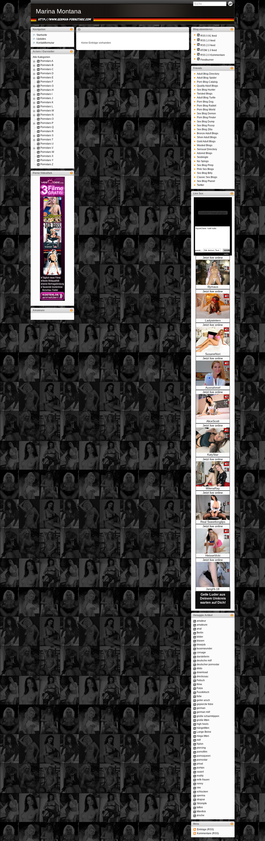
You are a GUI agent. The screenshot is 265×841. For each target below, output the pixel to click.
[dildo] (194, 668)
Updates (41, 38)
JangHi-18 (212, 589)
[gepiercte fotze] (194, 704)
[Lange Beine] (194, 731)
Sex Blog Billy (204, 173)
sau (199, 787)
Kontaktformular (45, 42)
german (201, 708)
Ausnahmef (212, 387)
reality (200, 775)
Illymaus (212, 286)
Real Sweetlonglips (212, 521)
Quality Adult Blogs (207, 85)
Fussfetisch (203, 692)
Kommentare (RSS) (208, 833)
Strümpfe (202, 803)
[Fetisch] (194, 680)
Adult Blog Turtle (206, 97)
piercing (201, 747)
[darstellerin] (194, 656)
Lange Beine (204, 731)
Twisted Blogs (204, 93)
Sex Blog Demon (206, 113)
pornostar (202, 759)
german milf (203, 712)
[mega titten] (194, 736)
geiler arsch (203, 700)
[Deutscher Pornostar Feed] (198, 59)
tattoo (200, 807)
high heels (202, 724)
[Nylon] (194, 743)
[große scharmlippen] (194, 716)
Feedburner (207, 59)
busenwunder (204, 648)
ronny (200, 783)
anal (199, 628)
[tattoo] (194, 807)
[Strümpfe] (194, 803)
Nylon (200, 743)
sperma (201, 795)
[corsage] (194, 652)
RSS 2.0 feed (207, 45)
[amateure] (194, 624)
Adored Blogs (204, 153)
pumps (200, 767)
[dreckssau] (194, 676)
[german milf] (194, 712)
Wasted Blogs (204, 145)
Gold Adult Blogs (206, 141)
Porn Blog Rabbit (206, 105)
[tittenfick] (194, 811)
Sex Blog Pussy (205, 125)
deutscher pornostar (208, 664)
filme (199, 684)
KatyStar (212, 454)
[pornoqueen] (194, 755)
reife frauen (203, 779)
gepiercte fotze (205, 704)
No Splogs (203, 161)
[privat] (194, 763)
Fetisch (201, 680)
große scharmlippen (208, 716)
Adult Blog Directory (208, 73)
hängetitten (203, 727)
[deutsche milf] (194, 660)
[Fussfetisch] (194, 692)
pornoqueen (204, 755)
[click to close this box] (71, 29)
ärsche (200, 815)
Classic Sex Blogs (207, 177)
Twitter (200, 185)
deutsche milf (204, 660)
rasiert (200, 771)
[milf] (194, 739)
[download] (194, 672)
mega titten (203, 736)
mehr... (227, 254)
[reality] (194, 775)
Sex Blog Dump (205, 121)
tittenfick (201, 811)
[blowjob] (194, 644)
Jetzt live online (213, 257)
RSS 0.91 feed (208, 35)
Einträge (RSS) (205, 829)
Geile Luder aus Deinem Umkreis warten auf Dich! (213, 598)
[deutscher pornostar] (194, 664)
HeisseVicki (212, 555)
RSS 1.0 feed (207, 40)
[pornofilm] (194, 751)
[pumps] (194, 767)
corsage (201, 652)
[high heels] (194, 724)
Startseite (41, 34)
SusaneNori (212, 354)
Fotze (200, 688)
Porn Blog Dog (205, 101)
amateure (202, 624)
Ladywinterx (213, 320)
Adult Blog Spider (207, 77)
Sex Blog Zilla (204, 129)
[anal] (194, 628)
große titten (203, 720)
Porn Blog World (206, 109)
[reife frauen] (194, 779)
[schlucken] (194, 791)
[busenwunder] (194, 648)
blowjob (201, 644)
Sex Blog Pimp (205, 165)
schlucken (202, 791)
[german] (194, 708)
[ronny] (194, 783)
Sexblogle (202, 157)
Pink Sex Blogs (205, 169)
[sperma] (194, 795)
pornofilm (202, 751)
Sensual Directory (207, 149)
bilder (200, 636)
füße (199, 696)
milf (199, 739)
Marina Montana (58, 11)
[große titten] (194, 720)
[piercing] (194, 747)
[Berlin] (194, 632)
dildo (199, 668)
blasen (200, 640)
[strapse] (194, 799)
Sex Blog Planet (206, 181)
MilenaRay (213, 488)
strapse (201, 799)
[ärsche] (194, 815)
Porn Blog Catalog (207, 81)
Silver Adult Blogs (207, 137)
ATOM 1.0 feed (208, 50)
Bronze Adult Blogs (207, 133)
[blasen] (194, 640)
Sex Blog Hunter (206, 89)
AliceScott (212, 421)
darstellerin (203, 656)
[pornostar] (194, 759)
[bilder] (194, 636)
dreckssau (202, 676)
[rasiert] (194, 771)
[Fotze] (194, 688)
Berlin (200, 632)
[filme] (194, 684)
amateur (201, 620)
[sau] (194, 787)
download (202, 672)
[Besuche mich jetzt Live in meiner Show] (213, 284)
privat (200, 763)
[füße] (194, 696)
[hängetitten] (194, 727)
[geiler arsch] (194, 700)
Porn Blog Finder (206, 117)
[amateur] (194, 620)
